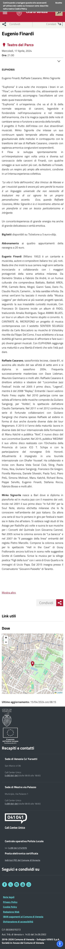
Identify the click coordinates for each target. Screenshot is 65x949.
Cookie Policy (21, 8)
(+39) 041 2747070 (17, 848)
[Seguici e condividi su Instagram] (16, 884)
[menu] (5, 12)
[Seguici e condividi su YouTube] (22, 884)
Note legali (8, 897)
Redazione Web (11, 912)
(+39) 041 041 (11, 775)
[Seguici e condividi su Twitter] (10, 884)
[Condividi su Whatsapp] (28, 884)
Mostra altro (9, 593)
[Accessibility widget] (60, 944)
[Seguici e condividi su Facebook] (4, 884)
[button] (32, 663)
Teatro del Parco (20, 45)
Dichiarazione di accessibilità (18, 921)
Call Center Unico (15, 827)
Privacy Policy (10, 902)
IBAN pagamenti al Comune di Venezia (23, 916)
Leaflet (59, 692)
